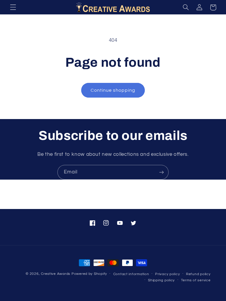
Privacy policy (167, 274)
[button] (13, 7)
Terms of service (196, 280)
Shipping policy (161, 280)
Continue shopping (113, 90)
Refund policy (198, 274)
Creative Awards (55, 273)
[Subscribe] (161, 172)
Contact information (131, 274)
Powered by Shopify (89, 273)
